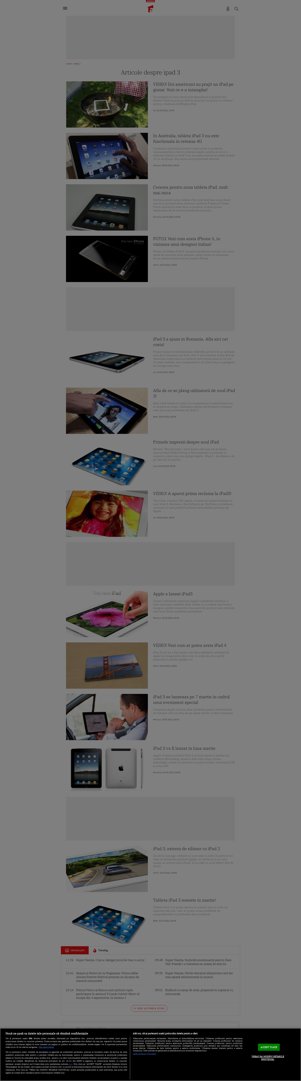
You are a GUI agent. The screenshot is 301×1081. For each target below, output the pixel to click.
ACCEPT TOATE (269, 1047)
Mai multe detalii (46, 1047)
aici (70, 1064)
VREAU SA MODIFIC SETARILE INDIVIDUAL (268, 1058)
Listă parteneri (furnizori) (144, 1054)
